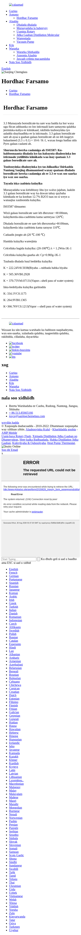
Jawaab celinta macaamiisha (33, 58)
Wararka (14, 48)
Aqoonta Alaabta (27, 55)
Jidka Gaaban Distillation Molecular (38, 35)
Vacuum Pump (25, 41)
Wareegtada (24, 38)
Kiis (11, 45)
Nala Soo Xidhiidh (20, 62)
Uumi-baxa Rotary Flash (16, 436)
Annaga (13, 14)
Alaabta (13, 21)
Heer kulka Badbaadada (34, 439)
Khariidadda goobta (64, 429)
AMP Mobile (9, 432)
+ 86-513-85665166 (21, 412)
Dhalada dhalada (27, 24)
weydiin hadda (10, 422)
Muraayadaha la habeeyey (32, 28)
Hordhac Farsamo (27, 17)
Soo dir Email (10, 449)
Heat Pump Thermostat (61, 443)
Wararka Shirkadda (28, 52)
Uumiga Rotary (26, 31)
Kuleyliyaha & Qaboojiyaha (29, 443)
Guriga (13, 11)
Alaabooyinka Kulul (38, 429)
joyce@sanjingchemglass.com (27, 416)
